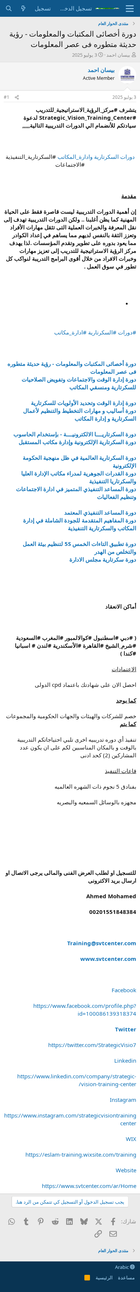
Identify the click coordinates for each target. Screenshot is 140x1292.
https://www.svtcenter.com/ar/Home (89, 1185)
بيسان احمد (118, 54)
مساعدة (126, 1277)
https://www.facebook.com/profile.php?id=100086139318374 (84, 1009)
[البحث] (8, 8)
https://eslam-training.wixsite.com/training (80, 1154)
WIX (131, 1138)
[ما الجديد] (23, 8)
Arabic (122, 1267)
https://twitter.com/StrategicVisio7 (92, 1045)
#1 (6, 97)
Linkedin (125, 1060)
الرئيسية (104, 1277)
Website (126, 1170)
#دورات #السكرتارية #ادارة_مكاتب (95, 332)
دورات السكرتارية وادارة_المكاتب (96, 156)
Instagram (123, 1099)
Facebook (124, 990)
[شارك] (17, 97)
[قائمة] (130, 8)
